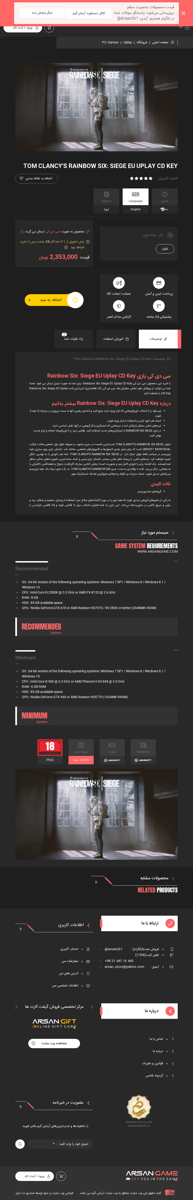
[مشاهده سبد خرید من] (49, 27)
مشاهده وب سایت (54, 1043)
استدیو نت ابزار (25, 1193)
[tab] (158, 339)
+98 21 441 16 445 (116, 961)
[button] (36, 179)
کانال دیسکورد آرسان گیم (89, 13)
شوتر (165, 249)
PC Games (110, 42)
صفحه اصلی (160, 42)
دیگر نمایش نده (42, 13)
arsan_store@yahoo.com (122, 967)
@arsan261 (111, 949)
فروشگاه (142, 42)
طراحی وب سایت (62, 1193)
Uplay (128, 42)
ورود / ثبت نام (22, 28)
